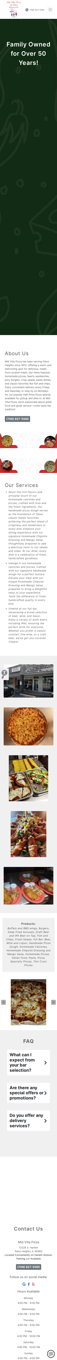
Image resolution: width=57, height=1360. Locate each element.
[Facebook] (29, 1284)
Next (53, 1002)
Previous (3, 1002)
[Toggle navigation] (50, 9)
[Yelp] (33, 1284)
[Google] (24, 1284)
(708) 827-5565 (36, 10)
